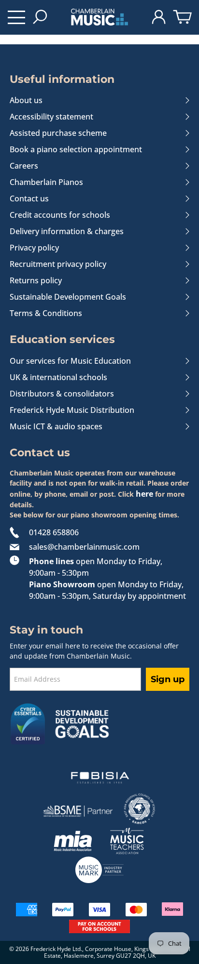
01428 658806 (54, 532)
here (144, 494)
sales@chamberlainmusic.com (84, 547)
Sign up (168, 679)
